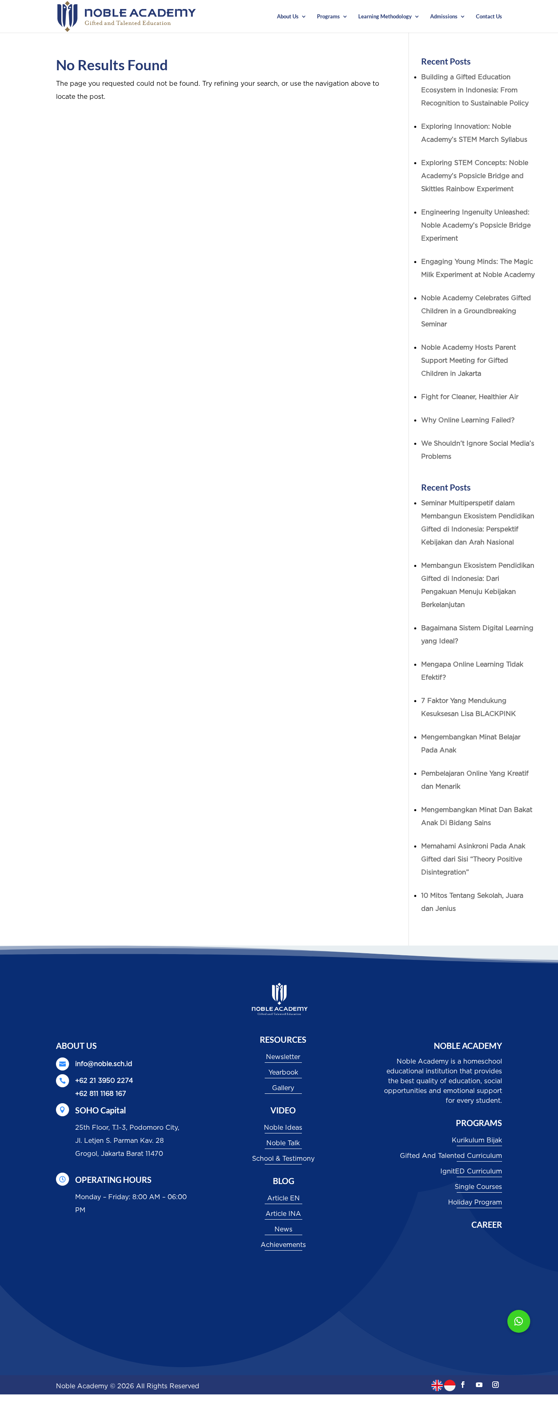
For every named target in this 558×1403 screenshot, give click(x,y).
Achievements (283, 1245)
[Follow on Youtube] (479, 1384)
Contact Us (489, 16)
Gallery (283, 1088)
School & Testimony (283, 1158)
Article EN (283, 1198)
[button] (518, 1321)
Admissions (444, 16)
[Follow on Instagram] (495, 1384)
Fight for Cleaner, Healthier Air (469, 397)
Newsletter (283, 1057)
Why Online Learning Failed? (468, 420)
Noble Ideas (283, 1127)
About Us (288, 16)
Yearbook (283, 1072)
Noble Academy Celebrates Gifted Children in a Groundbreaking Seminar (476, 311)
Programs (328, 16)
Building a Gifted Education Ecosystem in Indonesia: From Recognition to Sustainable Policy (475, 90)
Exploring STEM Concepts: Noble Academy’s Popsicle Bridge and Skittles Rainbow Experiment (474, 176)
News (283, 1229)
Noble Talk (283, 1143)
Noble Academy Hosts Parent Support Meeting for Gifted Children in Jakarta (468, 360)
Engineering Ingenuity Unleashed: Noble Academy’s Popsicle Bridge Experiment (476, 225)
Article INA (283, 1214)
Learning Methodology (385, 16)
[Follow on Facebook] (462, 1384)
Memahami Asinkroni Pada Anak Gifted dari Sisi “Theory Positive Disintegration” (473, 859)
